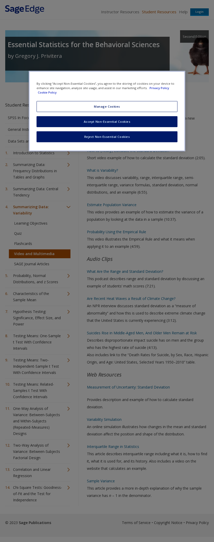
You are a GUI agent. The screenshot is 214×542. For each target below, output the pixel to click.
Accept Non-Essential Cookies (107, 122)
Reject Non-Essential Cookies (107, 137)
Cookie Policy (47, 92)
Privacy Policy (159, 88)
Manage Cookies (107, 106)
